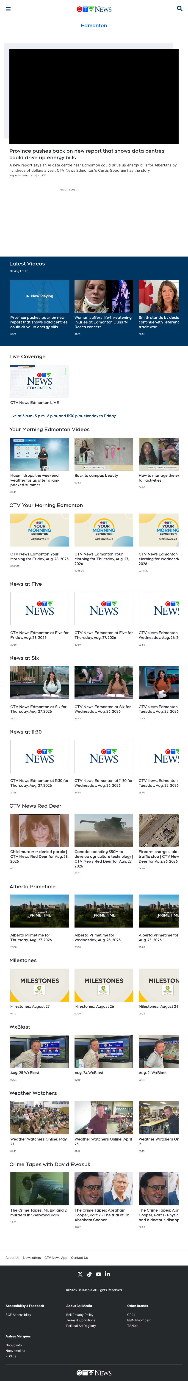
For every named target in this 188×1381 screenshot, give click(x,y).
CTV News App (55, 1257)
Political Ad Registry (81, 1326)
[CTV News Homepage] (94, 9)
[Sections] (8, 9)
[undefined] (39, 308)
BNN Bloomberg (139, 1320)
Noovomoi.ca (15, 1351)
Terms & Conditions (80, 1320)
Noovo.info (14, 1345)
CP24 (131, 1315)
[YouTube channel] (98, 1274)
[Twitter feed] (80, 1274)
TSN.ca (132, 1326)
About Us (12, 1257)
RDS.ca (11, 1356)
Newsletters (32, 1257)
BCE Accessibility (18, 1315)
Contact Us (79, 1257)
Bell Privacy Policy (80, 1315)
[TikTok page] (89, 1274)
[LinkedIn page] (108, 1274)
